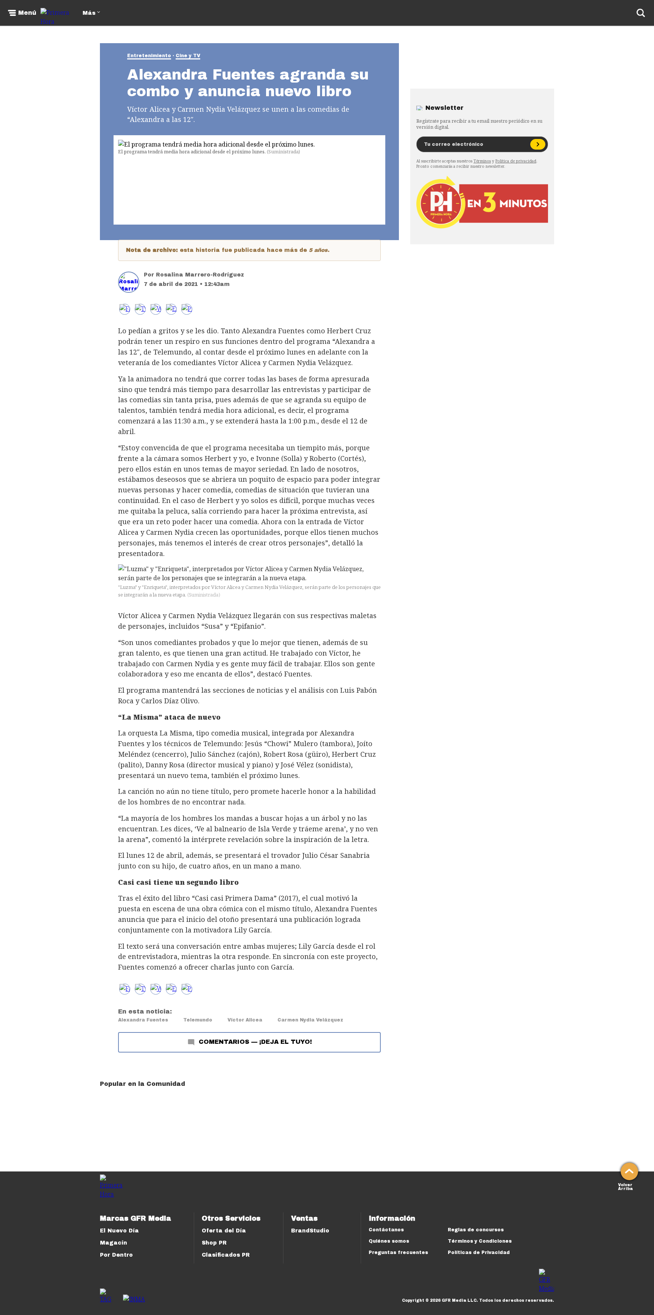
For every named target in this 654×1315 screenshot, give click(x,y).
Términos (482, 161)
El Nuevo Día (119, 1231)
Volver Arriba (625, 1186)
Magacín (113, 1243)
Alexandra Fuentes (143, 1020)
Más (89, 13)
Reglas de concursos (476, 1229)
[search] (641, 13)
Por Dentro (116, 1255)
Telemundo (197, 1020)
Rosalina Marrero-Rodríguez (200, 275)
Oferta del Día (224, 1231)
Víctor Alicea (244, 1020)
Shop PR (214, 1243)
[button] (140, 309)
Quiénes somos (389, 1241)
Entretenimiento (149, 55)
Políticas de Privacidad (479, 1252)
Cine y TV (188, 55)
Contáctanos (386, 1229)
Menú (27, 13)
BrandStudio (310, 1231)
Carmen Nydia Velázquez (310, 1020)
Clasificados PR (226, 1255)
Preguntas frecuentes (398, 1252)
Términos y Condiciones (480, 1241)
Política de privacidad (515, 161)
